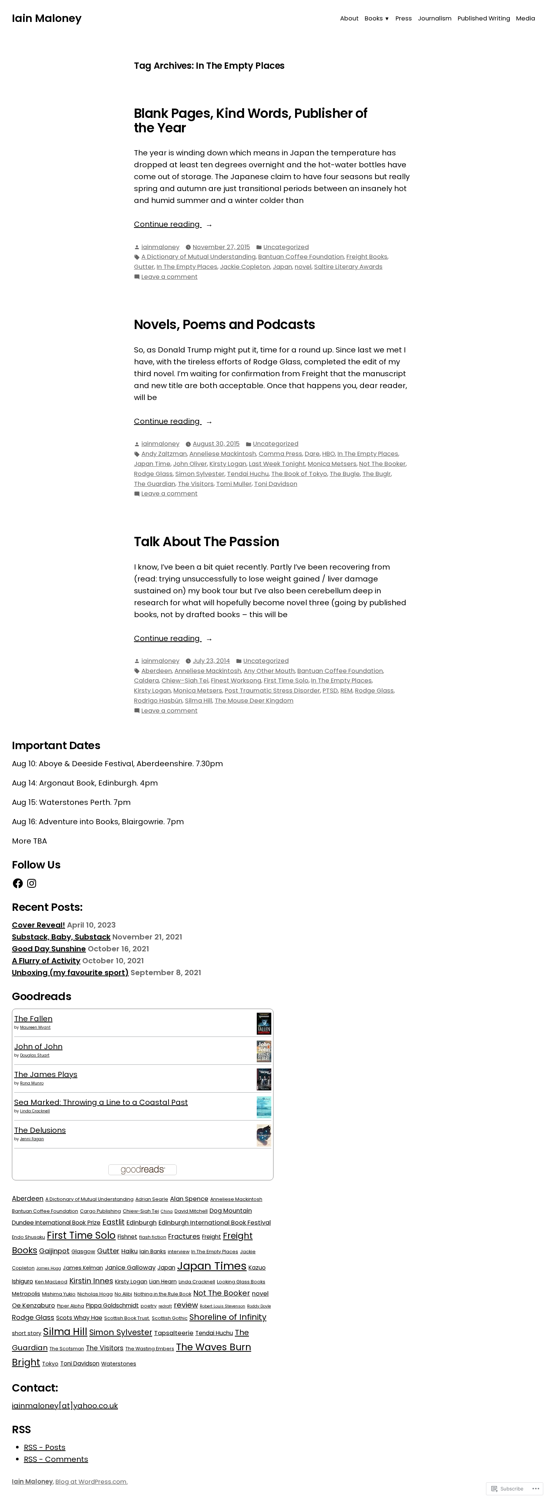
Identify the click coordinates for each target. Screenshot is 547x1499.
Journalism (435, 18)
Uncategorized (286, 247)
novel (303, 266)
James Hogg (48, 1268)
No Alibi (123, 1294)
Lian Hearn (163, 1281)
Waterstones (118, 1363)
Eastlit (113, 1222)
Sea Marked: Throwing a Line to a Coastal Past (101, 1102)
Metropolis (26, 1293)
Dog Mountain (230, 1210)
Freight (211, 1237)
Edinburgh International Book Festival (215, 1222)
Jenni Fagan (32, 1139)
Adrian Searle (151, 1199)
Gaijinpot (54, 1250)
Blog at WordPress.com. (91, 1481)
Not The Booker (382, 464)
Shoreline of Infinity (227, 1317)
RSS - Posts (44, 1447)
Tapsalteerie (173, 1333)
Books (374, 18)
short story (26, 1333)
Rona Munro (32, 1083)
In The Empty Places (187, 266)
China (167, 1211)
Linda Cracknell (35, 1111)
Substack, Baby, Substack (61, 937)
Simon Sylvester (199, 474)
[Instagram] (32, 883)
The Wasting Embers (149, 1348)
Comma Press (280, 453)
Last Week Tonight (277, 464)
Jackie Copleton (245, 266)
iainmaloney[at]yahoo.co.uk (65, 1405)
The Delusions (40, 1130)
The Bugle (345, 474)
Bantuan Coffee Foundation (301, 256)
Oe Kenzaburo (33, 1305)
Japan (282, 266)
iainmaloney (160, 247)
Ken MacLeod (51, 1282)
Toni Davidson (275, 484)
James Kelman (83, 1267)
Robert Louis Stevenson (222, 1306)
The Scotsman (66, 1348)
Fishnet (127, 1237)
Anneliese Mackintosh (222, 453)
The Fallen (33, 1018)
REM (346, 690)
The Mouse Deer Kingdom (254, 700)
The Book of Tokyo (299, 474)
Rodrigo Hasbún (158, 700)
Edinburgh (142, 1222)
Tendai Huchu (248, 474)
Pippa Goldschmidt (112, 1305)
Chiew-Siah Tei (184, 680)
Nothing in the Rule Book (162, 1294)
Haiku (129, 1251)
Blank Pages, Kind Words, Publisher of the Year (251, 120)
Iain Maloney (46, 18)
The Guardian (154, 484)
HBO (328, 453)
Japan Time (152, 464)
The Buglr (376, 474)
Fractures (184, 1236)
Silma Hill (198, 700)
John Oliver (190, 464)
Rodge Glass (153, 474)
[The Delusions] (264, 1135)
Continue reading (168, 224)
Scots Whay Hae (79, 1318)
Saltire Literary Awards (348, 266)
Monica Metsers (332, 464)
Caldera (146, 680)
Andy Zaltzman (164, 453)
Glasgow (83, 1251)
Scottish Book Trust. (127, 1318)
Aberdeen (156, 671)
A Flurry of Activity (46, 960)
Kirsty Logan (227, 464)
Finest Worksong (236, 680)
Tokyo (50, 1363)
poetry (149, 1306)
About (349, 18)
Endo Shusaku (28, 1237)
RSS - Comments (56, 1459)
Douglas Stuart (34, 1055)
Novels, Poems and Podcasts (225, 324)
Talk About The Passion (206, 542)
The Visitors (196, 484)
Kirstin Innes (91, 1281)
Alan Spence (189, 1199)
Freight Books (366, 256)
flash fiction (152, 1237)
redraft (165, 1306)
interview (178, 1251)
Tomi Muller (234, 484)
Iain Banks (153, 1251)
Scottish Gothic (170, 1318)
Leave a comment (169, 277)
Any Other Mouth (269, 671)
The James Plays (45, 1074)
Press (404, 18)
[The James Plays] (264, 1079)
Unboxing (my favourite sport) (70, 972)
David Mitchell (191, 1211)
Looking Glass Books (241, 1282)
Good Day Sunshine (49, 949)
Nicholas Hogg (95, 1294)
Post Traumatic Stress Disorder (272, 690)
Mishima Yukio (59, 1294)
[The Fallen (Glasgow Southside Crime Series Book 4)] (264, 1023)
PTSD (330, 690)
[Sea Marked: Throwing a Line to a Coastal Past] (264, 1107)
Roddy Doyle (259, 1306)
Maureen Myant (35, 1027)
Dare (312, 453)
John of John (38, 1046)
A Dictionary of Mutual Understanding (198, 256)
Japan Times (212, 1265)
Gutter (144, 266)
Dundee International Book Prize (56, 1222)
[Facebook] (18, 883)
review (186, 1305)
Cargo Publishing (100, 1211)
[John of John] (264, 1050)
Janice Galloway (130, 1267)
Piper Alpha (70, 1306)
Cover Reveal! (38, 925)
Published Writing (484, 18)
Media (525, 18)
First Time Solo (286, 680)
